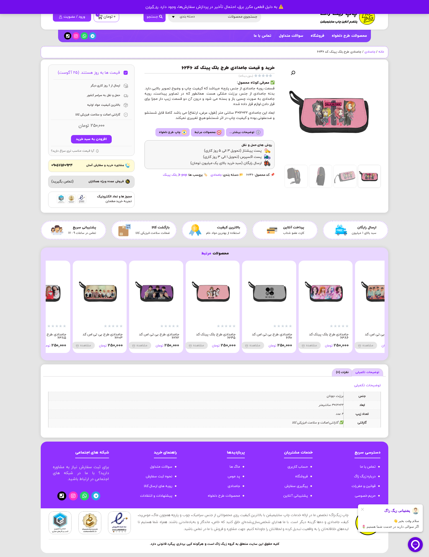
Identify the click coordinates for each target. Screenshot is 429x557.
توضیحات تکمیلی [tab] (367, 372)
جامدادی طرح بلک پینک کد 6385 (77, 336)
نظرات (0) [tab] (342, 372)
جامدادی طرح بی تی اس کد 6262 (190, 336)
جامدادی (369, 52)
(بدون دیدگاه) (246, 76)
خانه (381, 52)
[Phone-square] (67, 35)
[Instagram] (76, 35)
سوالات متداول (291, 35)
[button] (292, 73)
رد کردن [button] (151, 7)
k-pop (183, 175)
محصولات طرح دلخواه (349, 35)
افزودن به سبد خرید (91, 139)
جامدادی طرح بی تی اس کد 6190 (303, 336)
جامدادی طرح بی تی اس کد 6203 (133, 336)
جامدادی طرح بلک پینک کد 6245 (246, 336)
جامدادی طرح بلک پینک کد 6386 (359, 336)
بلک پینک (170, 175)
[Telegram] (92, 35)
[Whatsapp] (84, 35)
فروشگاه (317, 35)
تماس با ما (262, 35)
